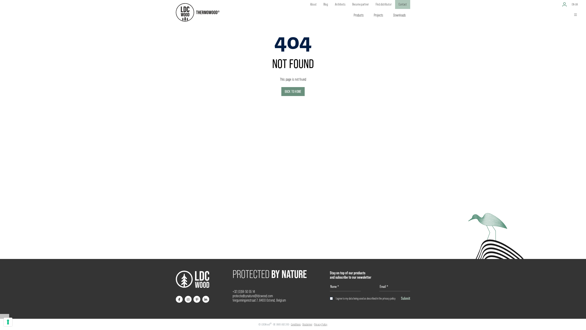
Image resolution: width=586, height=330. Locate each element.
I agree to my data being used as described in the (366, 298)
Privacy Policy (321, 324)
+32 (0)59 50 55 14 (244, 291)
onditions (296, 324)
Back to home (293, 91)
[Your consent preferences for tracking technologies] (8, 322)
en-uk (575, 4)
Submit (405, 298)
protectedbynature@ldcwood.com (253, 296)
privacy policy (389, 298)
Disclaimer (307, 324)
